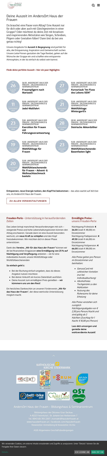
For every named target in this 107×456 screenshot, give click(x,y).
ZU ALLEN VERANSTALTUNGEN (28, 201)
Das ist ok (97, 452)
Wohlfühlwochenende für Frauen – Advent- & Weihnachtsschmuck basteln (35, 172)
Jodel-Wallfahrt (30, 108)
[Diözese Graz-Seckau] (53, 365)
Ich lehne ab (82, 452)
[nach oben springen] (53, 356)
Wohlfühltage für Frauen (31, 150)
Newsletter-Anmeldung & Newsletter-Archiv (53, 424)
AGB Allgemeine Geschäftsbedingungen (53, 430)
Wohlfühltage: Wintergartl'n (79, 110)
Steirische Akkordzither (84, 127)
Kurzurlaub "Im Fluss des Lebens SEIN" (83, 91)
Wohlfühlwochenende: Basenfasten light (83, 150)
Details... (5, 452)
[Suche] (93, 5)
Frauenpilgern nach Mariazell (33, 91)
